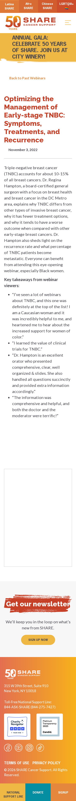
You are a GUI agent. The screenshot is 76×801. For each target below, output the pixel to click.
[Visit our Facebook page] (8, 748)
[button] (68, 22)
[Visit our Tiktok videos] (40, 748)
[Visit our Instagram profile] (29, 748)
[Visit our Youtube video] (18, 748)
